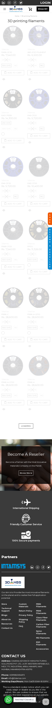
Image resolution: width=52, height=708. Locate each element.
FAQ (21, 626)
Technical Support (6, 609)
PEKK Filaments (41, 612)
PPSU (30, 246)
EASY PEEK (6, 115)
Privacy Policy (26, 615)
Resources (6, 624)
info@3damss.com (17, 678)
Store (4, 604)
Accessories (42, 649)
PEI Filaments (43, 638)
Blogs (4, 615)
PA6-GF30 (6, 183)
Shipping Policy (23, 620)
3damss (16, 9)
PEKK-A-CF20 (7, 382)
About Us (6, 619)
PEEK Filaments (41, 605)
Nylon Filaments (41, 632)
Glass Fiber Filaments (42, 618)
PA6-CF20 (32, 115)
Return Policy (25, 611)
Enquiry (43, 9)
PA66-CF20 (6, 246)
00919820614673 (17, 675)
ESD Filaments (41, 643)
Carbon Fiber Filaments (42, 625)
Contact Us (7, 628)
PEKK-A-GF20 (33, 314)
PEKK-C (5, 314)
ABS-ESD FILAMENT (36, 52)
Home (17, 16)
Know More (26, 473)
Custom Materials (23, 605)
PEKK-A (31, 382)
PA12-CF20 (32, 183)
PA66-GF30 (6, 52)
